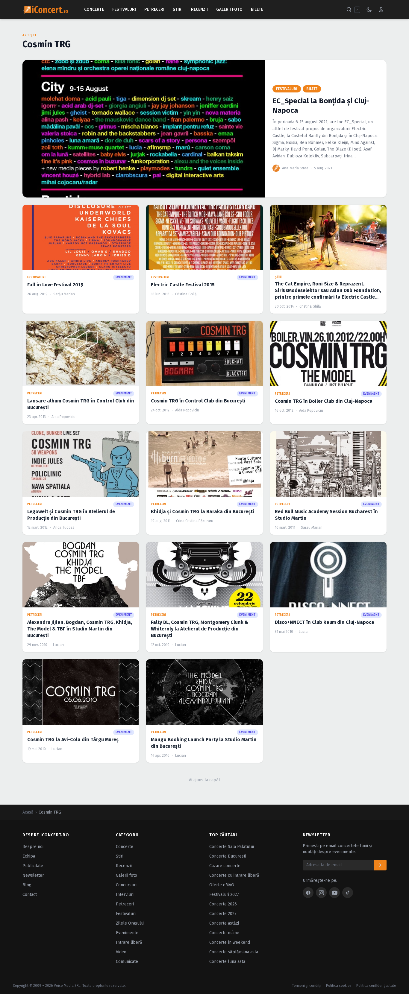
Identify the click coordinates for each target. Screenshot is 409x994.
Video (121, 952)
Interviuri (125, 894)
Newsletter (33, 875)
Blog (26, 884)
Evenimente (127, 932)
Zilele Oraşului (130, 923)
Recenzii (199, 9)
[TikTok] (347, 892)
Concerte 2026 (223, 904)
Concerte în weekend (229, 942)
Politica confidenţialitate (376, 986)
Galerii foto (126, 875)
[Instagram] (321, 892)
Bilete (257, 9)
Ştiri (178, 9)
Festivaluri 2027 (224, 894)
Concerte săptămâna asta (233, 952)
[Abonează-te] (380, 865)
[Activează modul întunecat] (369, 9)
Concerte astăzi (224, 923)
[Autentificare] (381, 9)
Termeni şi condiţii (306, 986)
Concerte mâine (224, 932)
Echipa (28, 856)
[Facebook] (308, 892)
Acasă (28, 812)
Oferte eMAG (221, 884)
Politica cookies (339, 986)
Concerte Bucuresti (227, 856)
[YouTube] (334, 892)
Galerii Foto (229, 9)
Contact (29, 894)
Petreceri (154, 9)
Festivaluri (124, 9)
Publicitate (32, 865)
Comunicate (127, 961)
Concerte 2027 (223, 913)
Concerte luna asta (227, 961)
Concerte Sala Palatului (231, 846)
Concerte (94, 9)
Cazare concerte (224, 865)
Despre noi (32, 846)
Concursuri (126, 884)
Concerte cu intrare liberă (234, 875)
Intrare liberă (129, 942)
